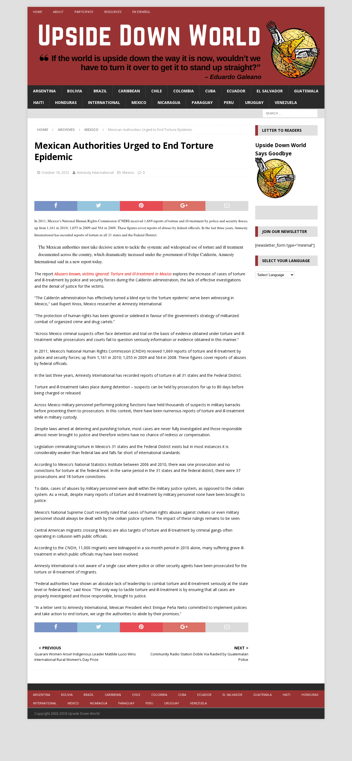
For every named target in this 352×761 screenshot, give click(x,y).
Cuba (210, 91)
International (104, 102)
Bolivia (74, 91)
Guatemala (306, 91)
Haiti (38, 102)
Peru (229, 102)
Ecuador (236, 91)
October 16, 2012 (55, 172)
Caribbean (129, 91)
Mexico (138, 102)
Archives (66, 129)
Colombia (183, 91)
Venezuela (286, 102)
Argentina (44, 91)
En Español (141, 12)
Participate (84, 12)
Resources (112, 12)
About (58, 12)
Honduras (66, 102)
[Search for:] (290, 113)
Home (37, 12)
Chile (156, 91)
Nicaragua (169, 102)
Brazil (100, 91)
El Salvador (270, 91)
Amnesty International (95, 172)
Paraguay (202, 102)
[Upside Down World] (176, 82)
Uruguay (254, 102)
